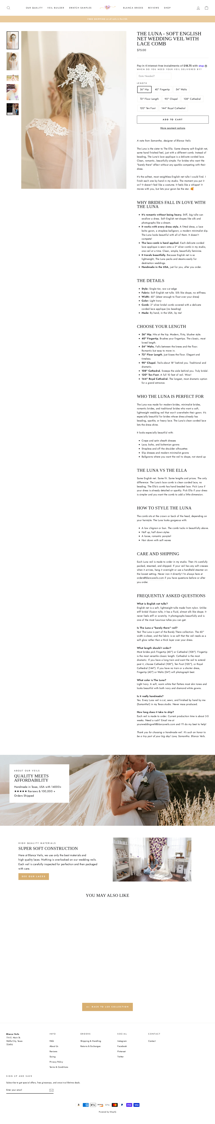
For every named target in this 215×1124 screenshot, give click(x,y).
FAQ (52, 1041)
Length (142, 83)
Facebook (122, 1046)
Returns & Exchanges (90, 1046)
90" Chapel (171, 99)
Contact (152, 1041)
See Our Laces (34, 876)
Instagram (122, 1041)
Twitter (120, 1056)
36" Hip (144, 89)
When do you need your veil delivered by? (169, 69)
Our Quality (34, 7)
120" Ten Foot (148, 108)
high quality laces (29, 860)
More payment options (172, 128)
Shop (167, 7)
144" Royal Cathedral (173, 108)
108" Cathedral (192, 99)
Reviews (153, 7)
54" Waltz (181, 89)
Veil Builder (55, 7)
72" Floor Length (149, 99)
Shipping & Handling (90, 1041)
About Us (54, 1046)
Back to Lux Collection (110, 1006)
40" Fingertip (162, 89)
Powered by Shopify (107, 1111)
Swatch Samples (80, 7)
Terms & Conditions (59, 1067)
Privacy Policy (56, 1061)
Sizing (53, 1056)
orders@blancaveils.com (150, 578)
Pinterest (121, 1051)
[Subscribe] (51, 1090)
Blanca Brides (133, 7)
